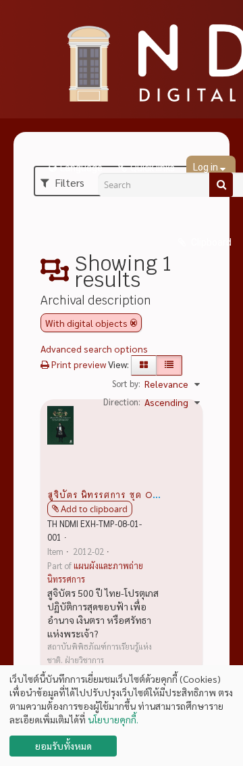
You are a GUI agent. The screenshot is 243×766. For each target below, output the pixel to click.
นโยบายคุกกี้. (113, 719)
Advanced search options (94, 348)
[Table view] (169, 365)
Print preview (77, 364)
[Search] (221, 185)
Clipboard (210, 242)
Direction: (121, 401)
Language (81, 167)
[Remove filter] (133, 323)
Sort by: (126, 383)
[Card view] (144, 365)
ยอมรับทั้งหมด (63, 746)
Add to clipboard (94, 509)
